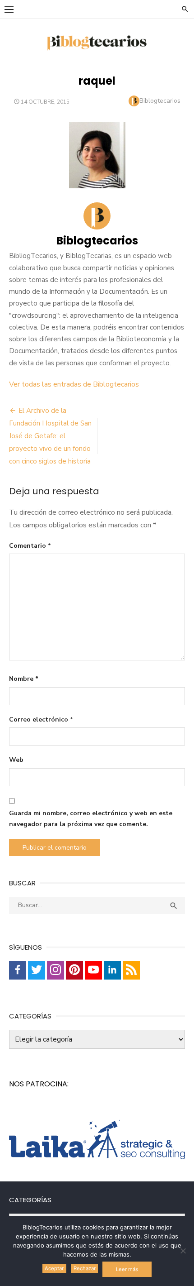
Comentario (30, 545)
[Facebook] (17, 970)
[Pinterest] (74, 970)
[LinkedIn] (112, 970)
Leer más (127, 1269)
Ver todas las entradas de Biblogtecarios (74, 384)
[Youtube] (93, 970)
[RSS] (131, 970)
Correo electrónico (41, 719)
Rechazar (85, 1268)
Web (16, 759)
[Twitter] (36, 970)
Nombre (23, 678)
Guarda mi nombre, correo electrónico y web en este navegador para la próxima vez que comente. (90, 819)
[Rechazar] (182, 1250)
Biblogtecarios (159, 100)
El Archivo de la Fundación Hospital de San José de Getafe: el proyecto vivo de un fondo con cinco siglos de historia (50, 436)
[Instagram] (55, 970)
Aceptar (54, 1268)
